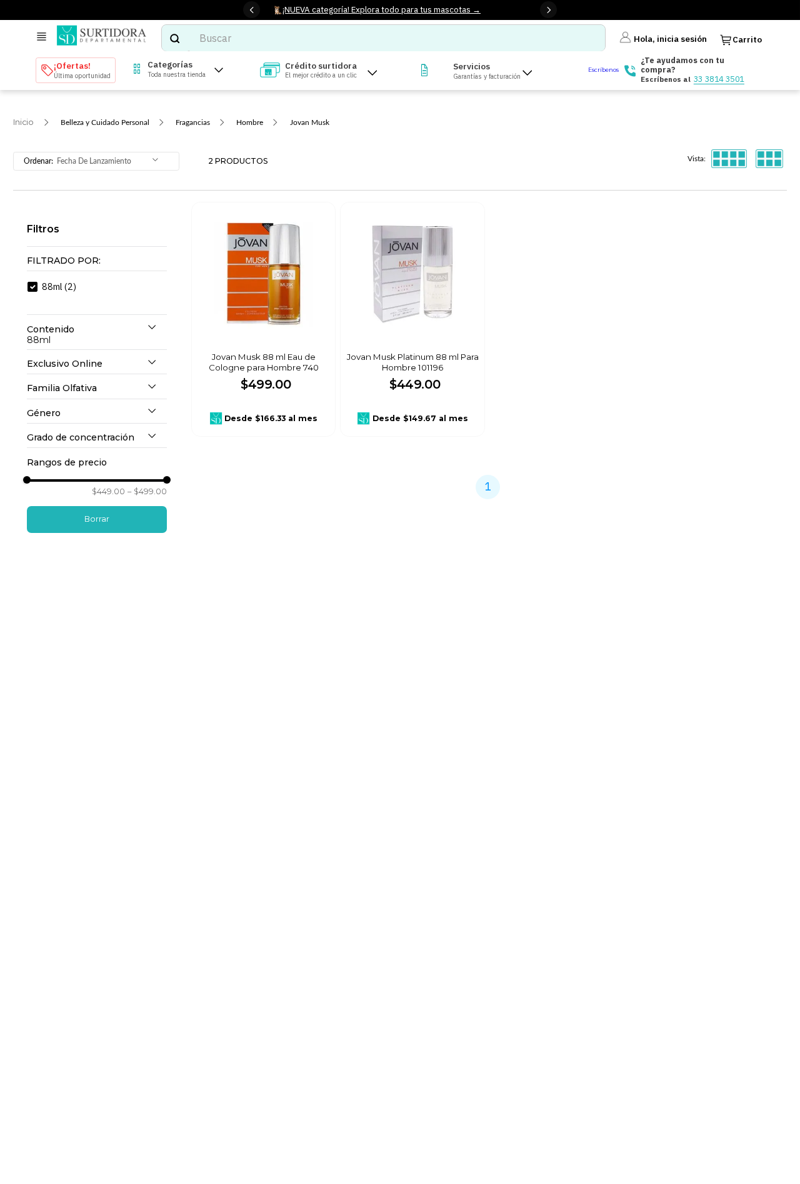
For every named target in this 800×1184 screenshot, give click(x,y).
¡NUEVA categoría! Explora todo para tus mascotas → (381, 9)
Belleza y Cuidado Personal (105, 122)
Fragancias (193, 122)
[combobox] (383, 38)
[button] (97, 261)
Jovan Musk (309, 122)
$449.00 (108, 491)
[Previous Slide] (251, 9)
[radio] (729, 159)
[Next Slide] (548, 9)
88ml (59, 286)
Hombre (249, 122)
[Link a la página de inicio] (23, 122)
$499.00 (147, 491)
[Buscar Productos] (174, 38)
